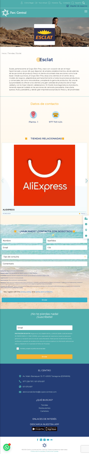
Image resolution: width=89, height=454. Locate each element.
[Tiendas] (86, 218)
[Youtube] (48, 440)
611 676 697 (40, 381)
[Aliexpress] (44, 175)
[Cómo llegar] (86, 230)
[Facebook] (37, 440)
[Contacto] (86, 224)
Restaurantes (44, 408)
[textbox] (42, 257)
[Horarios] (86, 236)
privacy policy (26, 292)
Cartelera (44, 411)
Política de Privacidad (38, 451)
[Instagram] (44, 440)
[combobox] (44, 257)
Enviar (44, 300)
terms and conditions (43, 292)
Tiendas (44, 405)
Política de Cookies (52, 451)
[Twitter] (41, 440)
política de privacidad (38, 348)
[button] (86, 180)
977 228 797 (28, 381)
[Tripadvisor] (51, 440)
